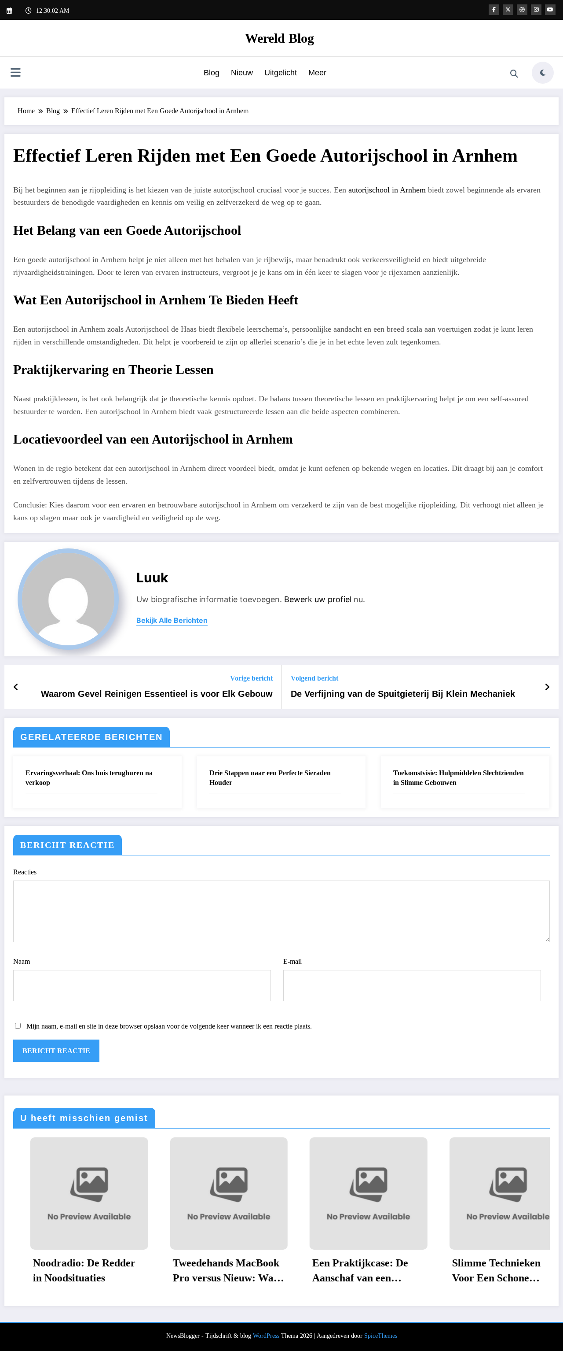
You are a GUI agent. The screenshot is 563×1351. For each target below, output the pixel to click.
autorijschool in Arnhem (387, 189)
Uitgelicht (280, 72)
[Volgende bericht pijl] (547, 687)
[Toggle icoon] (15, 73)
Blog (211, 72)
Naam (21, 961)
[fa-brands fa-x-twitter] (508, 9)
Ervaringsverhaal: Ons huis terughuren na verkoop (89, 777)
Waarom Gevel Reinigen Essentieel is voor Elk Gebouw (157, 694)
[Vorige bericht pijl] (16, 687)
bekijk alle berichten (172, 620)
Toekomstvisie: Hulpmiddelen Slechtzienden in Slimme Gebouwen (458, 777)
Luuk (152, 577)
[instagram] (536, 9)
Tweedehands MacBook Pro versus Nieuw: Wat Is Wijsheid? (209, 1271)
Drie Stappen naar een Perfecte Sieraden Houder (270, 777)
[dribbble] (522, 9)
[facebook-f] (494, 9)
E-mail (292, 961)
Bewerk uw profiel (317, 599)
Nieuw (242, 72)
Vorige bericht (251, 678)
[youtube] (550, 9)
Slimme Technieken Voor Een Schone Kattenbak (479, 1271)
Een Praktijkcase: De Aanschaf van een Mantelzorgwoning (343, 1271)
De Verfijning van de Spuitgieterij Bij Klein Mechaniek (403, 694)
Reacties (25, 872)
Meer (317, 72)
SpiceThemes (380, 1335)
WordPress (266, 1335)
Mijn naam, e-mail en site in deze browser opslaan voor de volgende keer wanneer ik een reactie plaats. (169, 1026)
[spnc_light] (543, 73)
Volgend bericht (314, 678)
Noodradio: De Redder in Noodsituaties (67, 1270)
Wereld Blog (279, 38)
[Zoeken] (514, 74)
